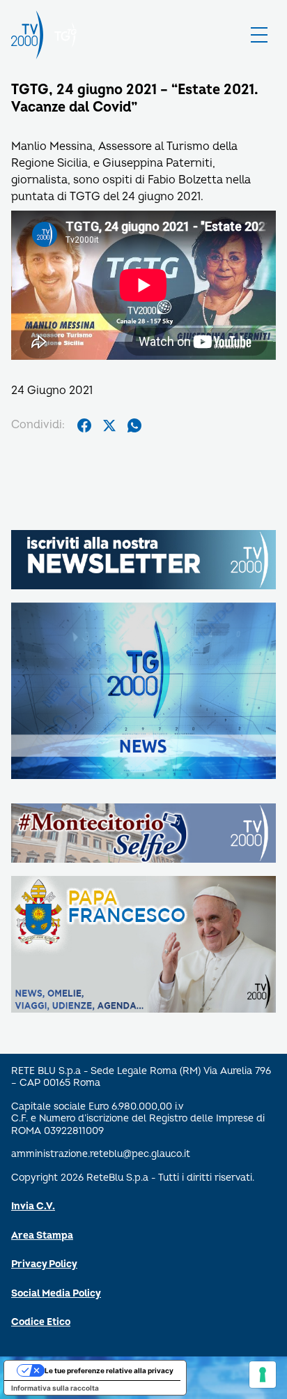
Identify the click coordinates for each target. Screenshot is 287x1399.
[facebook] (84, 425)
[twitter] (109, 425)
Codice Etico (40, 1322)
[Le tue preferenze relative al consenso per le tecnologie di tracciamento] (262, 1374)
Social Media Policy (56, 1293)
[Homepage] (27, 35)
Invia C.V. (33, 1206)
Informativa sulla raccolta (55, 1388)
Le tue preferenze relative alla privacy (109, 1370)
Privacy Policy (44, 1264)
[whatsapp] (134, 425)
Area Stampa (42, 1235)
